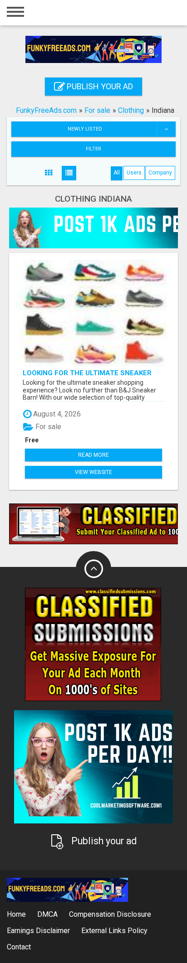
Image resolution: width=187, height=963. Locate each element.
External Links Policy (114, 930)
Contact (19, 947)
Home (16, 914)
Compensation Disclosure (110, 914)
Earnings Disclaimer (38, 930)
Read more (93, 455)
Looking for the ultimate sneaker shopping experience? (87, 373)
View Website (93, 472)
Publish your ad (99, 86)
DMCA (47, 914)
